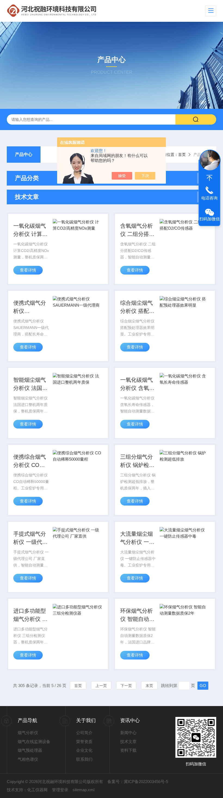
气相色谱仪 (28, 759)
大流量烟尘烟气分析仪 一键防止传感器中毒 (137, 538)
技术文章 (128, 741)
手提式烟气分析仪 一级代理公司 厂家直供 (30, 538)
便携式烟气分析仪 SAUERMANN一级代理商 (30, 307)
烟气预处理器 (30, 750)
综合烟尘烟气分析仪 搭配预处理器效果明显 (137, 307)
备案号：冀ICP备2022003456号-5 (137, 781)
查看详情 (28, 270)
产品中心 (23, 154)
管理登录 (60, 789)
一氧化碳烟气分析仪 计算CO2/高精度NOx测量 (29, 230)
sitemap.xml (83, 789)
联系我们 (84, 759)
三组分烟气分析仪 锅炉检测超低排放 (137, 461)
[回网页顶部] (209, 177)
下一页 (126, 685)
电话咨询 (209, 198)
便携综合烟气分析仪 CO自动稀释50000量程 (29, 461)
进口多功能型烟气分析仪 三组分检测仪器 (30, 615)
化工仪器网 (37, 789)
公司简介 (84, 732)
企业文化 (84, 750)
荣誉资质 (84, 741)
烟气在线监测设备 (34, 741)
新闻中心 (128, 732)
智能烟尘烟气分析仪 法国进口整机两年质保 (30, 384)
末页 (149, 685)
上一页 (101, 685)
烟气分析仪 (28, 732)
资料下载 (128, 750)
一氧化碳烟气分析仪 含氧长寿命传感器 (137, 384)
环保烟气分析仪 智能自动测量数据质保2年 (138, 615)
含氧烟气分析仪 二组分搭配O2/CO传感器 (137, 230)
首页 (182, 154)
